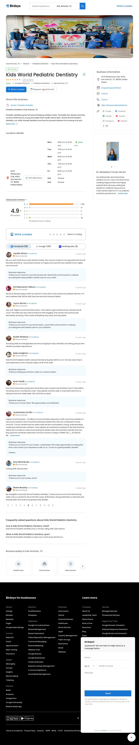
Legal (60, 631)
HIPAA (54, 731)
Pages (8, 623)
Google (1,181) (45, 246)
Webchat (10, 637)
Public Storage (64, 639)
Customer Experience (37, 670)
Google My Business (36, 658)
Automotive (63, 611)
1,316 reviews (27, 79)
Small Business (34, 611)
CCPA (60, 731)
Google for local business (38, 625)
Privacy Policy (29, 731)
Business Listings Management (41, 666)
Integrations (11, 698)
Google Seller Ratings (15, 627)
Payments (10, 654)
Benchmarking (12, 676)
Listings (9, 611)
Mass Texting (11, 650)
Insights (9, 672)
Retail (60, 648)
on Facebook (32, 253)
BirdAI (8, 690)
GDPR (47, 731)
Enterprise (32, 615)
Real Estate (63, 644)
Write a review (17, 89)
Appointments (12, 645)
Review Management (37, 629)
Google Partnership (14, 702)
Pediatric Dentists (40, 63)
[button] (8, 505)
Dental (26, 63)
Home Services (64, 627)
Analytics (10, 694)
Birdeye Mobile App (14, 706)
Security (40, 731)
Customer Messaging (37, 641)
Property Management (67, 635)
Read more (10, 124)
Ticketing (10, 680)
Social (8, 641)
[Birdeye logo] (14, 6)
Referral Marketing (35, 645)
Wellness (62, 652)
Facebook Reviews (35, 662)
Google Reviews (35, 654)
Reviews (9, 615)
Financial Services (65, 619)
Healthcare (63, 623)
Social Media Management (39, 674)
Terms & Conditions (14, 731)
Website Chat (34, 650)
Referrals (9, 619)
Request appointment (43, 89)
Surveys (9, 668)
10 (49, 505)
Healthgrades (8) (70, 246)
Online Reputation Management (42, 637)
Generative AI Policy (72, 731)
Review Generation (36, 633)
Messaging (10, 664)
